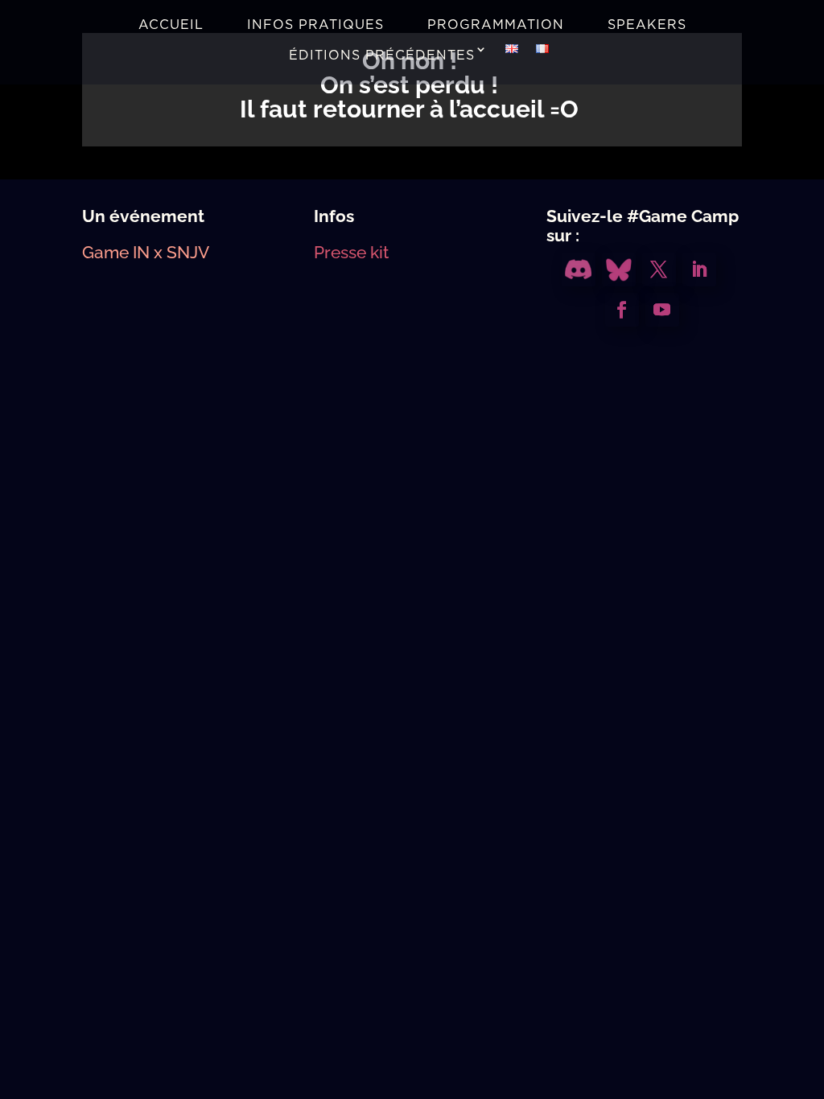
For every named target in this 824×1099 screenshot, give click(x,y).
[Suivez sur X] (659, 269)
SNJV (188, 252)
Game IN (116, 252)
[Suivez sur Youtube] (662, 310)
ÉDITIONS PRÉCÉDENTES (382, 55)
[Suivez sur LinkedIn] (699, 269)
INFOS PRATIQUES (315, 24)
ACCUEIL (171, 24)
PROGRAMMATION (495, 24)
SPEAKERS (647, 24)
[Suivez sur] (578, 269)
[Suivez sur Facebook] (622, 310)
